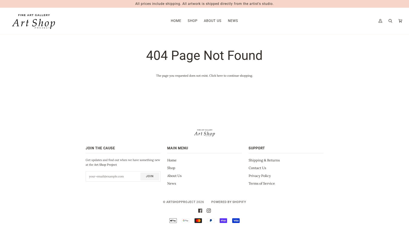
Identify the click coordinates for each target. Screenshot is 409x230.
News (171, 183)
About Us (174, 176)
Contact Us (257, 168)
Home (172, 160)
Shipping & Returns (264, 160)
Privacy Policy (260, 176)
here (220, 76)
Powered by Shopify (228, 202)
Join (150, 176)
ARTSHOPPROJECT (181, 202)
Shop (171, 168)
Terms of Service (262, 183)
